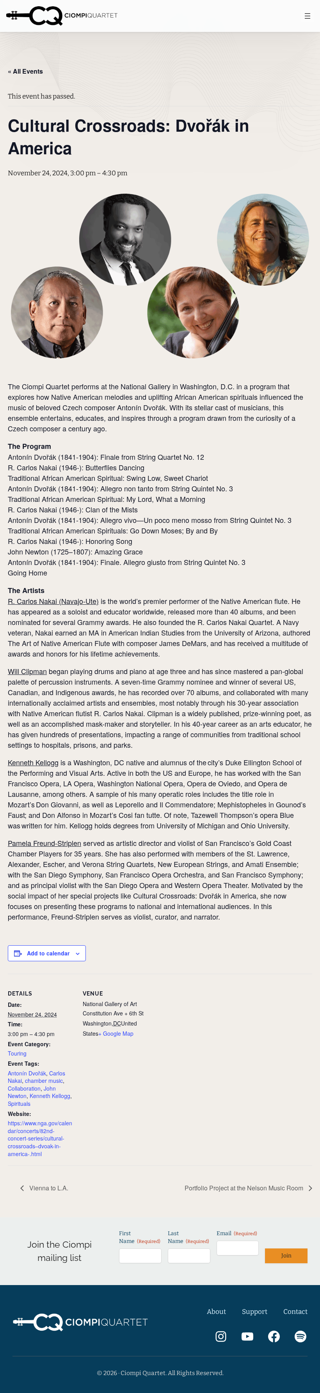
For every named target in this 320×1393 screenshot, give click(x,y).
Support (254, 1312)
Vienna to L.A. (48, 1187)
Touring (17, 1053)
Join (286, 1255)
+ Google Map (115, 1033)
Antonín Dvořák (27, 1073)
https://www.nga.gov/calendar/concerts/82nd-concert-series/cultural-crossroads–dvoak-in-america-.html (40, 1138)
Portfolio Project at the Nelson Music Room (245, 1187)
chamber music (44, 1080)
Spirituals (19, 1103)
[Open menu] (307, 16)
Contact (295, 1312)
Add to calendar (48, 953)
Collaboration (24, 1088)
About (216, 1312)
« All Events (25, 71)
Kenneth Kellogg (50, 1096)
